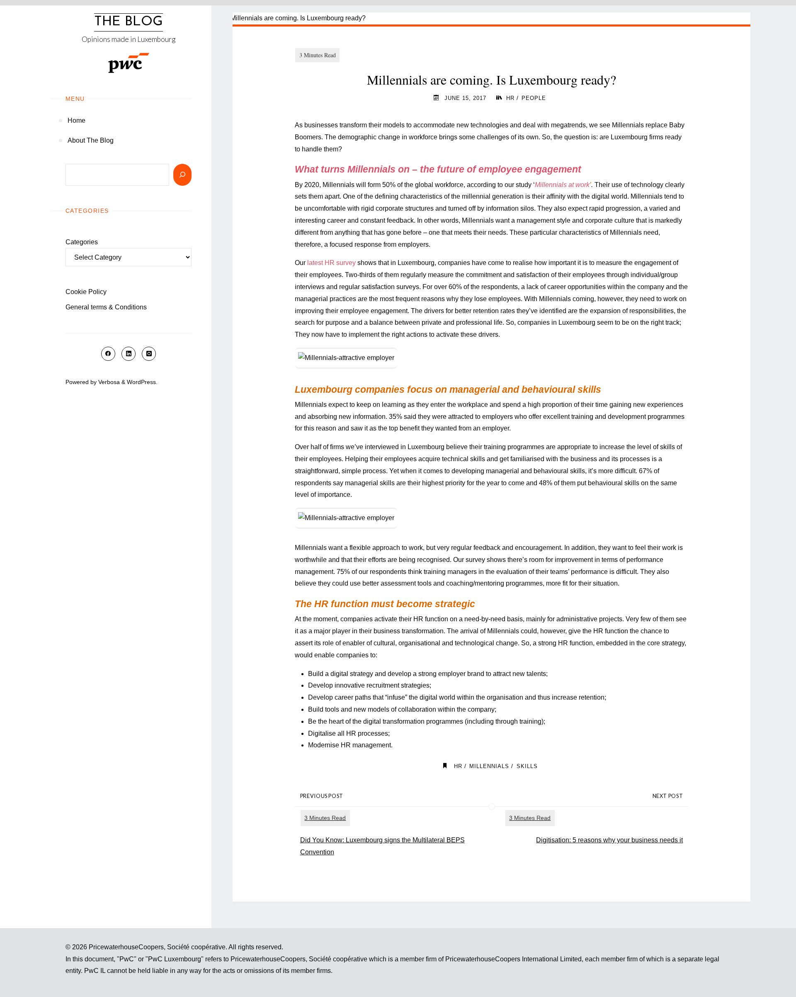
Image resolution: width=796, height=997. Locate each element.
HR (510, 98)
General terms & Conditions (106, 307)
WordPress (141, 382)
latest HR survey (331, 262)
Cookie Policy (86, 291)
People (534, 98)
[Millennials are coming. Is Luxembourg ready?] (491, 18)
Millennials (489, 766)
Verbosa (108, 382)
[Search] (182, 175)
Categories (82, 242)
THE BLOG (128, 22)
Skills (527, 766)
